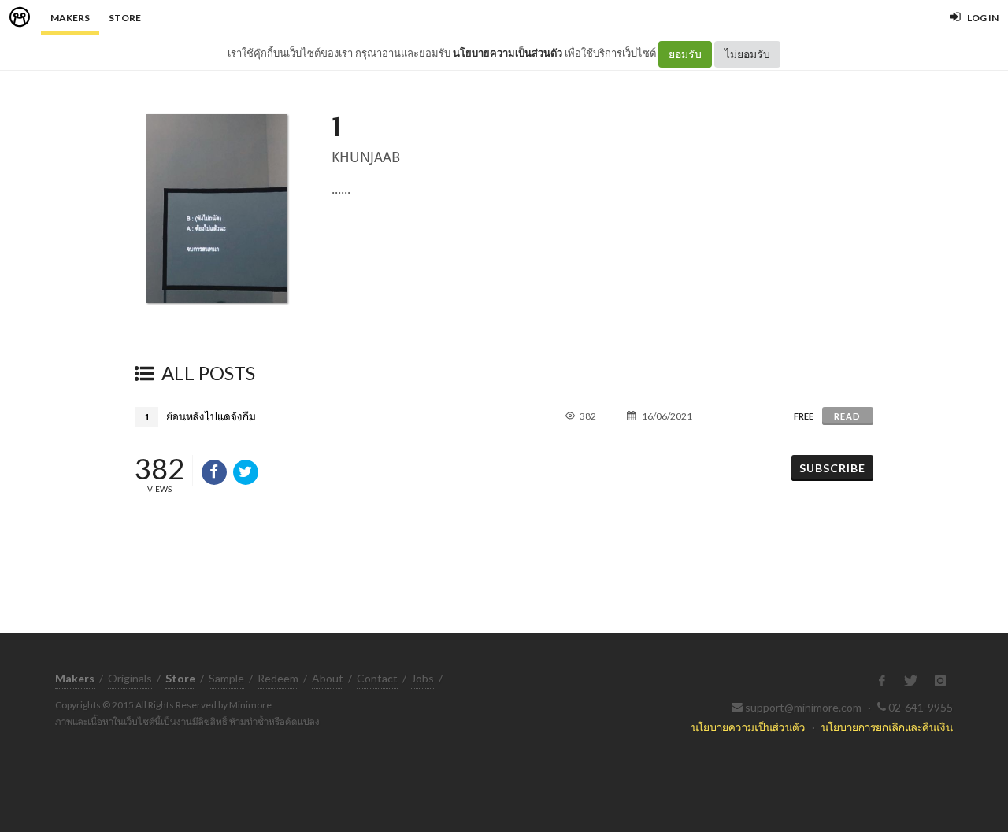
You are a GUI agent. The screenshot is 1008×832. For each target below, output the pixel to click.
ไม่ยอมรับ (747, 54)
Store (125, 18)
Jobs (422, 678)
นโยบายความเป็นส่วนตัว (507, 52)
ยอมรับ (685, 54)
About (327, 678)
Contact (377, 678)
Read (847, 416)
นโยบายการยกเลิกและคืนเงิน (887, 727)
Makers (70, 18)
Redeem (278, 678)
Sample (226, 678)
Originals (130, 678)
